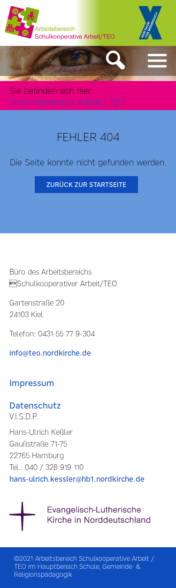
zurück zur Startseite (86, 184)
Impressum (31, 383)
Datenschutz (35, 405)
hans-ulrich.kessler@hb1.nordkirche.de (77, 479)
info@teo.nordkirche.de (50, 353)
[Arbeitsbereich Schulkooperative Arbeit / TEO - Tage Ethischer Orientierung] (60, 22)
